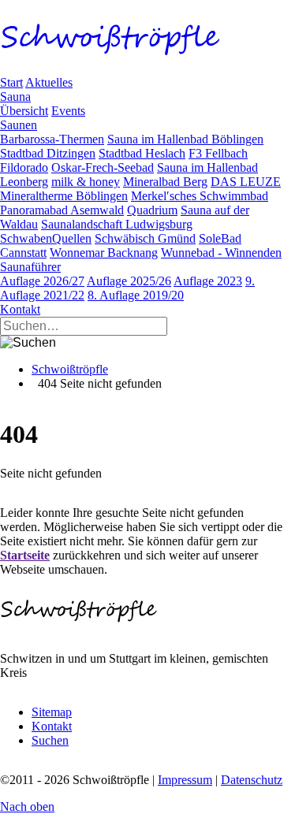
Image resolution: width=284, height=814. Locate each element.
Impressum (185, 779)
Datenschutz (251, 779)
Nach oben (27, 806)
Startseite (25, 555)
